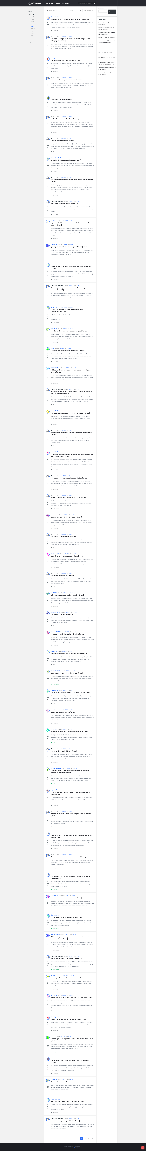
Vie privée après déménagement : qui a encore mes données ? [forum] (72, 181)
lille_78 (53, 1036)
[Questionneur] (36, 3)
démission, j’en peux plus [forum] (62, 99)
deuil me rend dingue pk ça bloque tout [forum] (67, 673)
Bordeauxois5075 (56, 1058)
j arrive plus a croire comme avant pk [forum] (66, 60)
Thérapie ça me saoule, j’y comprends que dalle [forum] (69, 731)
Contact (82, 1147)
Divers (32, 38)
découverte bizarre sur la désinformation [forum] (67, 595)
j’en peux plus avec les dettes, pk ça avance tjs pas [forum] (70, 692)
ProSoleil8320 (101, 57)
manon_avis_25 (55, 934)
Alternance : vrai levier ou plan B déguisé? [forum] (67, 634)
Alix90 (53, 348)
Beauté (32, 16)
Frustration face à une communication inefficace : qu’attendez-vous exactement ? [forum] (72, 455)
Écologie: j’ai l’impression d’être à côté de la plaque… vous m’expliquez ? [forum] (70, 40)
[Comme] (47, 22)
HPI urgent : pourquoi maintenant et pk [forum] (66, 958)
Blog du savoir (65, 3)
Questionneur (49, 3)
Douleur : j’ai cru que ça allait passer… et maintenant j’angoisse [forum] (72, 1040)
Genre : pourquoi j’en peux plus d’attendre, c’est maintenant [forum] (71, 267)
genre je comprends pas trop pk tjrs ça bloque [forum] (69, 247)
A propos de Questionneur (67, 1147)
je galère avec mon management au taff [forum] (67, 917)
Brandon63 (54, 651)
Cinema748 (54, 244)
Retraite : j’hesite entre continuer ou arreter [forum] (68, 497)
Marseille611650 (55, 367)
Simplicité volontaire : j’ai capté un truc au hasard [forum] (70, 1082)
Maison (32, 19)
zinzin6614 (54, 729)
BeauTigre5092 (55, 1017)
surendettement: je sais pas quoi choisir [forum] (67, 556)
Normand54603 (55, 631)
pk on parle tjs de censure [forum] (62, 575)
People (32, 31)
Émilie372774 (55, 17)
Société (73, 17)
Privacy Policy (77, 1147)
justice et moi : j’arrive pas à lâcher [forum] (65, 1121)
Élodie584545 (55, 915)
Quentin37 (54, 1079)
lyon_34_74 (54, 328)
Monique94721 (55, 58)
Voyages (33, 28)
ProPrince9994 (55, 553)
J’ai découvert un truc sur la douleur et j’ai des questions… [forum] (70, 1061)
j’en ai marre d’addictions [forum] (62, 614)
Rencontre (33, 23)
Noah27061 (54, 592)
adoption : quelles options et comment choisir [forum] (69, 653)
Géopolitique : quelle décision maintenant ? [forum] (68, 350)
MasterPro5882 (55, 670)
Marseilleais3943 (56, 157)
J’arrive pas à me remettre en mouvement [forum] (67, 978)
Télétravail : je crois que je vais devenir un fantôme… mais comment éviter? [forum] (70, 938)
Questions (57, 3)
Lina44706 (54, 995)
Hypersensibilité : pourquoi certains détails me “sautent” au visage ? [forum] (71, 224)
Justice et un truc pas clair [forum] (62, 140)
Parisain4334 (55, 895)
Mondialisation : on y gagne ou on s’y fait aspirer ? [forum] (70, 413)
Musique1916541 (56, 264)
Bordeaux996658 (55, 612)
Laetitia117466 (101, 62)
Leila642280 (54, 410)
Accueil (30, 11)
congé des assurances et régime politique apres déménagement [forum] (67, 310)
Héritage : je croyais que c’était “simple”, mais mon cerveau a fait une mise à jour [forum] (71, 392)
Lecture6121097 (55, 97)
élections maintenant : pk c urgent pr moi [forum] (67, 1101)
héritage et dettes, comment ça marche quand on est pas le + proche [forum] (72, 371)
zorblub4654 (54, 975)
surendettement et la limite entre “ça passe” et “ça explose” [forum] (71, 815)
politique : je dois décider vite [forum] (63, 536)
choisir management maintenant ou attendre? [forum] (69, 1019)
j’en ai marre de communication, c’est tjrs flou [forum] (69, 478)
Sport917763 (54, 220)
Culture (32, 33)
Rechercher (101, 8)
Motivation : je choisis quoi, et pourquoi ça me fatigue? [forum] (72, 997)
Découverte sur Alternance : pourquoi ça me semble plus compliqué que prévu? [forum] (70, 772)
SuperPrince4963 (56, 768)
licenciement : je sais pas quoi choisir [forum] (66, 898)
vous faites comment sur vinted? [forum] (64, 203)
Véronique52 (54, 709)
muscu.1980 (54, 452)
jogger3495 (54, 789)
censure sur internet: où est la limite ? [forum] (66, 517)
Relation (32, 21)
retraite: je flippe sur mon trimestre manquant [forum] (69, 331)
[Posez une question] (142, 1147)
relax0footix (54, 690)
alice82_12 (54, 307)
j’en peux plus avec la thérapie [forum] (64, 751)
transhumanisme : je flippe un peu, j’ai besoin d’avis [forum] (71, 19)
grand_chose (54, 514)
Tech (32, 35)
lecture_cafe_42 (55, 1099)
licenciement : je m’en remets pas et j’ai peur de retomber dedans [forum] (70, 877)
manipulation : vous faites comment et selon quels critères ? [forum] (71, 434)
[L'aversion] (47, 26)
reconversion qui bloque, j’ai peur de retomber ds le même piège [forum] (71, 793)
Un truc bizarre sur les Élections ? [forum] (65, 119)
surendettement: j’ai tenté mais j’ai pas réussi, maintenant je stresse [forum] (71, 836)
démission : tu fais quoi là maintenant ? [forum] (67, 80)
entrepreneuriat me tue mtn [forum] (63, 712)
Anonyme (100, 67)
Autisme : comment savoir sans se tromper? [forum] (68, 857)
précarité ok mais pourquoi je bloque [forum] (66, 160)
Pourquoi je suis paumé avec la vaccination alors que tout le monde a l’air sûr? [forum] (71, 289)
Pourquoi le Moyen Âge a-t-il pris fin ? (106, 37)
